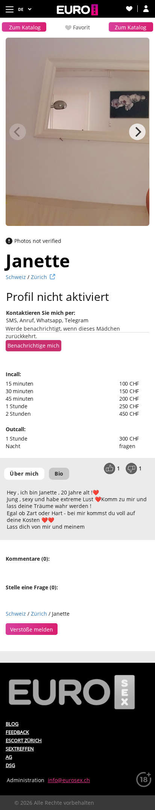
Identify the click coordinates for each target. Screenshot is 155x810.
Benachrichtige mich (33, 345)
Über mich (24, 473)
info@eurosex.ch (69, 780)
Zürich (39, 277)
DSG (10, 765)
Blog (12, 723)
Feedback (17, 732)
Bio (59, 473)
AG (9, 757)
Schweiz (16, 277)
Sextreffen (20, 748)
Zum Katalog (25, 27)
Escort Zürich (24, 740)
